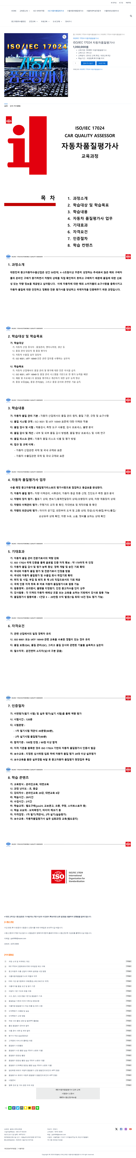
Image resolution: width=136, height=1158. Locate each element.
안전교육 (32, 21)
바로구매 (102, 63)
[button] (64, 37)
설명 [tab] (6, 106)
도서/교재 (56, 21)
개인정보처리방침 (10, 1148)
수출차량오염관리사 (111, 10)
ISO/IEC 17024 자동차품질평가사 (88, 34)
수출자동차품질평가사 (75, 10)
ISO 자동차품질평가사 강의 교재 (68, 1090)
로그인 (121, 3)
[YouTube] (130, 1129)
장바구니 (68, 21)
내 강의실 (113, 3)
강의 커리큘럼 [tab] (15, 106)
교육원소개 (24, 10)
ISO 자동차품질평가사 (56, 10)
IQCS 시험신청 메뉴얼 (68, 1097)
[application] (29, 10)
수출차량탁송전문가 (94, 10)
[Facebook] (121, 1129)
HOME (13, 10)
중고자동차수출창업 (18, 21)
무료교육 (44, 21)
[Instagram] (126, 1129)
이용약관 (21, 1148)
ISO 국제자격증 (38, 10)
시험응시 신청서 (68, 1093)
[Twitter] (116, 1129)
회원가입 (128, 3)
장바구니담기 (88, 63)
